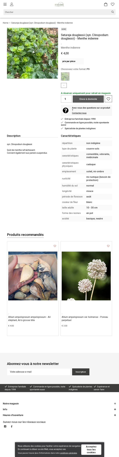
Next (107, 290)
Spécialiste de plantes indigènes (80, 128)
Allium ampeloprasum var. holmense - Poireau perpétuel (85, 319)
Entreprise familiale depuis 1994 (80, 119)
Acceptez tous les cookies (91, 449)
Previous (11, 290)
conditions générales (68, 453)
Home (5, 23)
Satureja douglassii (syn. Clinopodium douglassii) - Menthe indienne (42, 23)
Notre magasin (11, 403)
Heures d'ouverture (13, 415)
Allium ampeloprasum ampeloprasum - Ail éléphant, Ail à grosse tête (29, 319)
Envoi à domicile (88, 99)
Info (5, 409)
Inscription (81, 372)
